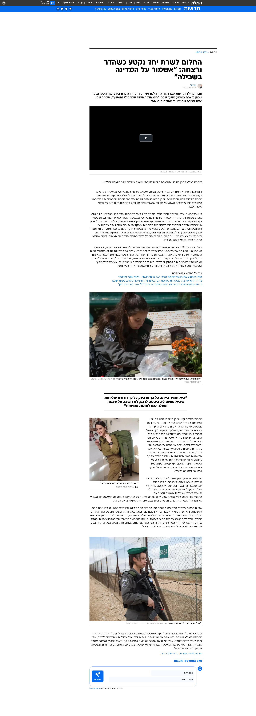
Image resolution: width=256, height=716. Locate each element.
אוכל (130, 3)
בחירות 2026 (114, 9)
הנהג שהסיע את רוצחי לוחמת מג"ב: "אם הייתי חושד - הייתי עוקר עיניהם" (160, 277)
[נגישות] (4, 3)
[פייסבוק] (58, 9)
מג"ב (162, 654)
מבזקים (177, 9)
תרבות (155, 3)
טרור (167, 654)
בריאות (121, 3)
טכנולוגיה (99, 3)
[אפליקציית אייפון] (66, 9)
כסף (138, 3)
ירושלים (173, 654)
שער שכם (182, 654)
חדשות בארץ (154, 9)
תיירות (111, 3)
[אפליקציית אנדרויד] (70, 9)
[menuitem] (184, 3)
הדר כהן (198, 654)
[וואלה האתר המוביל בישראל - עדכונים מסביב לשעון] (196, 2)
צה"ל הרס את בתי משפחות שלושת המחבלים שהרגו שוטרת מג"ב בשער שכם (157, 280)
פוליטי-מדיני (141, 9)
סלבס (146, 3)
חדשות (185, 3)
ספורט (176, 3)
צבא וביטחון (167, 9)
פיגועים (191, 654)
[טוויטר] (62, 9)
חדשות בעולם (128, 9)
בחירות (165, 3)
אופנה (89, 3)
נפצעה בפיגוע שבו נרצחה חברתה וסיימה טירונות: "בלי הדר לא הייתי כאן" (160, 284)
